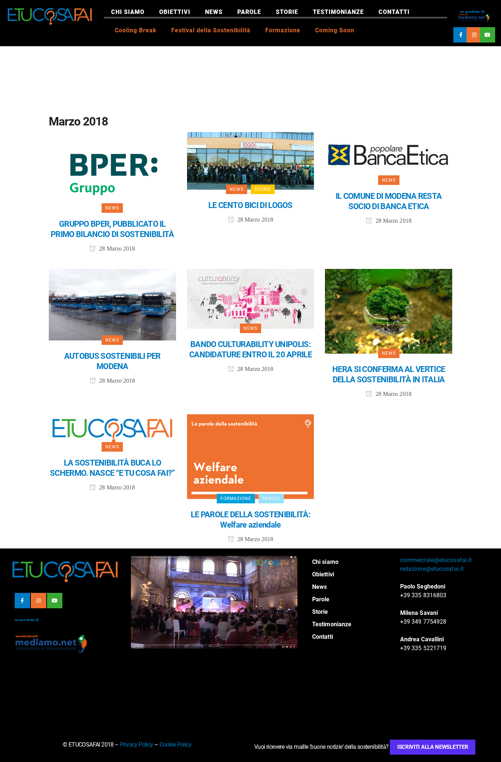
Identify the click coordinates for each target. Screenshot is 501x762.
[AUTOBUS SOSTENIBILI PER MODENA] (112, 304)
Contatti (394, 11)
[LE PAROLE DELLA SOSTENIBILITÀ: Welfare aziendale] (250, 456)
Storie (287, 11)
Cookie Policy (175, 744)
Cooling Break (136, 30)
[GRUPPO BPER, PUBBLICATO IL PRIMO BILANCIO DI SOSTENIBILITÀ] (112, 169)
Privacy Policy (136, 744)
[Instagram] (474, 35)
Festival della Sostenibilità (211, 30)
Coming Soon (334, 30)
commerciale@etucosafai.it (436, 560)
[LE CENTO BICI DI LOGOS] (250, 160)
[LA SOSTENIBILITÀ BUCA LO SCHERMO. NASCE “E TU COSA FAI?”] (112, 430)
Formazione (282, 30)
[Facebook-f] (461, 35)
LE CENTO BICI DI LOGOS (250, 205)
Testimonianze (338, 11)
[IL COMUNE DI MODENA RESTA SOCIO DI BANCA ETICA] (388, 155)
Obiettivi (174, 11)
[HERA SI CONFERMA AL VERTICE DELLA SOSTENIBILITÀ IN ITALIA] (388, 310)
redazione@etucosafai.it (432, 568)
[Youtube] (487, 35)
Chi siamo (128, 11)
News (214, 11)
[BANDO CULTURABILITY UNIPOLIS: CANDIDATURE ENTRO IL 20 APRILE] (250, 298)
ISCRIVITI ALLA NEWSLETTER (432, 747)
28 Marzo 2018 (116, 248)
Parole (249, 11)
